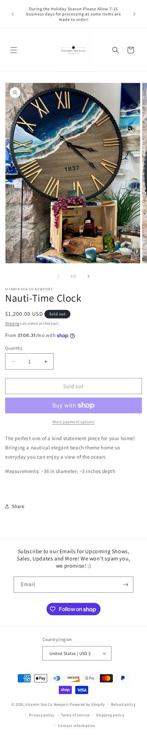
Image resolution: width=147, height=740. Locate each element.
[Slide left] (58, 276)
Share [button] (18, 506)
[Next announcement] (134, 14)
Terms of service (75, 715)
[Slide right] (88, 276)
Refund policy (123, 704)
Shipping (12, 323)
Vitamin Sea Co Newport (47, 704)
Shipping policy (110, 715)
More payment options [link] (74, 421)
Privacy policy (41, 715)
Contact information (76, 725)
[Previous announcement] (12, 14)
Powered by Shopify (87, 704)
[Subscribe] (125, 585)
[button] (13, 50)
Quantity (13, 348)
